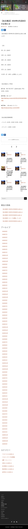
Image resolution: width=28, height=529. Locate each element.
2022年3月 (4, 390)
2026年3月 (4, 246)
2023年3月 (4, 354)
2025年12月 (5, 255)
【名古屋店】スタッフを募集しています (11, 218)
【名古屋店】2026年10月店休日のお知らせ (12, 212)
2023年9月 (4, 336)
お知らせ (2, 496)
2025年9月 (4, 264)
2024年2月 (4, 321)
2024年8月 (4, 303)
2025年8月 (4, 267)
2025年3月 (4, 282)
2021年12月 (5, 399)
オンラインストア (4, 507)
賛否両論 (12, 527)
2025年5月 (4, 276)
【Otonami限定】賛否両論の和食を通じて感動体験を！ (9, 173)
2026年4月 (4, 243)
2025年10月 (5, 261)
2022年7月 (4, 378)
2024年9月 (4, 300)
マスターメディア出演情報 (8, 457)
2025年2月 (4, 285)
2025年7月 (4, 270)
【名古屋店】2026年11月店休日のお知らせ (12, 209)
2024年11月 (5, 294)
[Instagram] (14, 521)
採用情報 (2, 505)
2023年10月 (5, 333)
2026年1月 (4, 252)
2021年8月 (4, 411)
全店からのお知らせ (7, 463)
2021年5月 (4, 420)
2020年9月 (4, 444)
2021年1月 (4, 432)
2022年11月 (5, 366)
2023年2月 (4, 357)
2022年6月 (4, 381)
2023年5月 (4, 348)
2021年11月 (5, 402)
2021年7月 (4, 414)
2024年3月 (4, 318)
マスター (2, 500)
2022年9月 (4, 372)
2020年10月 (5, 441)
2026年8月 (4, 231)
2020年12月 (5, 435)
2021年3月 (4, 426)
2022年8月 (4, 375)
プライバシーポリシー (5, 518)
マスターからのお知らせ (8, 454)
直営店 (2, 502)
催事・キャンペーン (7, 460)
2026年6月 (4, 237)
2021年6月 (4, 417)
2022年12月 (5, 363)
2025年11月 (5, 258)
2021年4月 (4, 423)
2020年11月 (5, 438)
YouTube (2, 511)
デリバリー (3, 509)
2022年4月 (4, 387)
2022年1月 (4, 396)
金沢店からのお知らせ (7, 472)
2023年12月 (5, 327)
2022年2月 (4, 393)
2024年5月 (4, 312)
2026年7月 (4, 234)
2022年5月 (4, 384)
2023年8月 (4, 339)
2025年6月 (4, 273)
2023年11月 (5, 330)
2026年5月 (4, 240)
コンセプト (3, 498)
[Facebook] (11, 521)
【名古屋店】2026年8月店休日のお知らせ (12, 221)
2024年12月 (5, 291)
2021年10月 (5, 405)
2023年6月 (4, 345)
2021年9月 (4, 408)
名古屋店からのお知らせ (13, 26)
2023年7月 (4, 342)
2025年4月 (4, 279)
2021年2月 (4, 429)
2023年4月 (4, 351)
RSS (16, 521)
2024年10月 (5, 297)
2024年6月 (4, 309)
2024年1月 (4, 324)
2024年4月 (4, 315)
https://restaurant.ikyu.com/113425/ (10, 108)
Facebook (3, 516)
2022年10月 (5, 369)
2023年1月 (4, 360)
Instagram (3, 514)
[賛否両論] (2, 2)
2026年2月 (4, 249)
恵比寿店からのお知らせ (8, 469)
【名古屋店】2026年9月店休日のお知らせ (12, 215)
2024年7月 (4, 306)
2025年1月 (4, 288)
